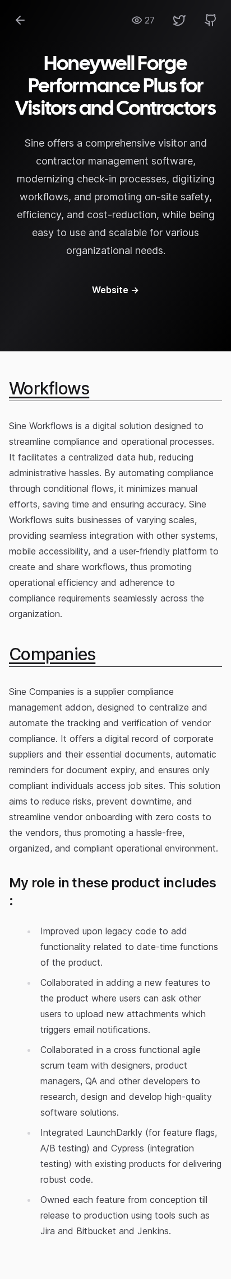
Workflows (49, 388)
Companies (52, 654)
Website (115, 289)
